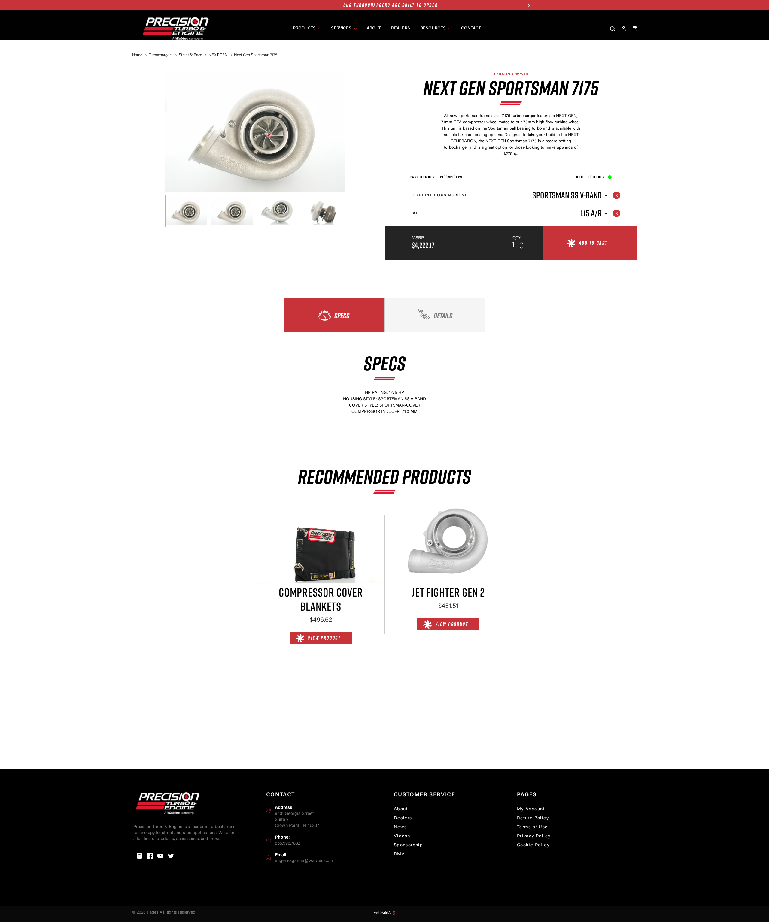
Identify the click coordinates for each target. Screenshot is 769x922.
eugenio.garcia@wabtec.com (304, 861)
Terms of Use (532, 827)
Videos (402, 836)
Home (137, 55)
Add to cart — (595, 243)
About (401, 809)
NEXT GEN (218, 55)
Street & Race (190, 55)
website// (383, 913)
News (400, 827)
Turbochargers (160, 55)
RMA (399, 854)
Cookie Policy (533, 845)
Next (529, 5)
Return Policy (533, 818)
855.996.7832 (287, 843)
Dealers (403, 818)
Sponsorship (408, 845)
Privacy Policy (534, 836)
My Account (531, 809)
